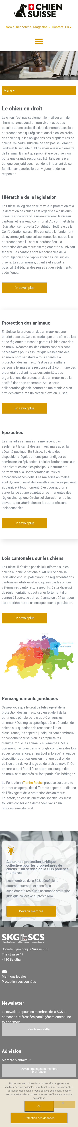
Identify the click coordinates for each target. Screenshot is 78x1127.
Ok (39, 1106)
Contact (57, 27)
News (10, 27)
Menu (8, 90)
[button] (38, 41)
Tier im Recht (32, 783)
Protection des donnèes (39, 1118)
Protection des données (19, 981)
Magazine (40, 27)
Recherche (23, 27)
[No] (62, 1104)
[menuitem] (67, 27)
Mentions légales (14, 976)
